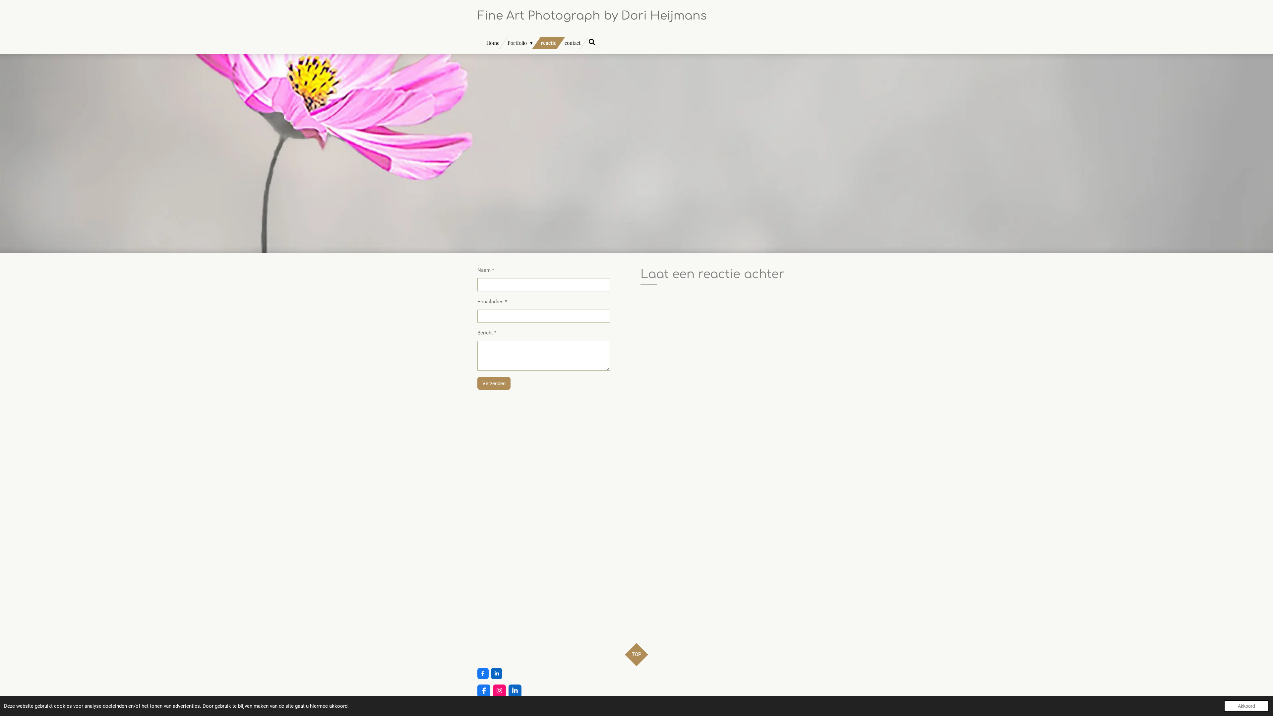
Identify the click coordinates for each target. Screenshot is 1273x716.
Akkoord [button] (1246, 706)
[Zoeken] (591, 42)
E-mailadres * (492, 302)
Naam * (485, 270)
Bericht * (486, 333)
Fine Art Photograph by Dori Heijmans (592, 15)
